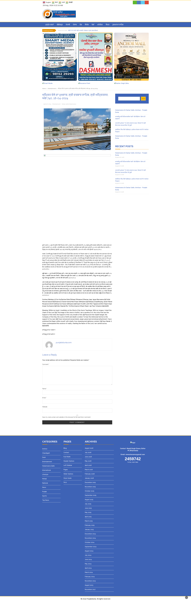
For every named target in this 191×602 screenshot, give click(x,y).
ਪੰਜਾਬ (75, 25)
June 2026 (88, 457)
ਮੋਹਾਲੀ (68, 25)
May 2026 (88, 461)
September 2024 (90, 546)
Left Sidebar (68, 465)
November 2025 (90, 487)
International (46, 470)
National (45, 483)
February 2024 (90, 576)
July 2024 (88, 555)
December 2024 (90, 534)
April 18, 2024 (47, 104)
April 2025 (88, 516)
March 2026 (89, 469)
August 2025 (89, 499)
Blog (65, 448)
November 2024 (90, 538)
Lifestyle (45, 474)
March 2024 (89, 572)
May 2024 (88, 564)
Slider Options (68, 474)
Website (44, 407)
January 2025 (89, 529)
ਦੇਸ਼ (81, 25)
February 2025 (90, 525)
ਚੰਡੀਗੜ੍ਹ (60, 25)
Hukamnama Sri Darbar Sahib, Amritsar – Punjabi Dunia (86, 30)
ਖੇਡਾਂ (93, 25)
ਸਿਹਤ (107, 25)
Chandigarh (46, 453)
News (44, 487)
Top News (45, 500)
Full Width (67, 457)
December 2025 (90, 482)
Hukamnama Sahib (48, 466)
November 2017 (90, 589)
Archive (44, 449)
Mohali (44, 479)
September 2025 (90, 495)
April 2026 (88, 465)
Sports (44, 496)
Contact (66, 452)
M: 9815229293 (133, 450)
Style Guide (68, 478)
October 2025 (89, 491)
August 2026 (89, 448)
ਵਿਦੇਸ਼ (87, 25)
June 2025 (88, 508)
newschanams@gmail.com (135, 454)
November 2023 (90, 581)
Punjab (44, 491)
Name (44, 388)
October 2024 (89, 542)
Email (44, 398)
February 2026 (90, 474)
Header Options (69, 461)
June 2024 (88, 559)
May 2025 (88, 512)
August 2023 (89, 585)
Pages (66, 469)
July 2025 (88, 504)
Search (143, 98)
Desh (44, 457)
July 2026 (88, 452)
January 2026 (89, 478)
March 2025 (89, 521)
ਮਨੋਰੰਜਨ (100, 25)
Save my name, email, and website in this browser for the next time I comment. (66, 417)
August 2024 (89, 551)
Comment (45, 364)
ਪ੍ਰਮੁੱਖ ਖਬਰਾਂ (49, 25)
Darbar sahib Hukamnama (69, 104)
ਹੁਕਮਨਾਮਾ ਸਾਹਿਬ (117, 25)
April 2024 (88, 568)
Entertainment (56, 104)
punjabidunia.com (64, 342)
